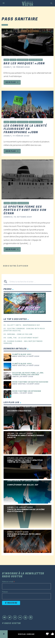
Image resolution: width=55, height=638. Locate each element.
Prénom (5, 592)
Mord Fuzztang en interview (26, 391)
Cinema (6, 203)
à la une (13, 60)
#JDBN (6, 60)
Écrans (13, 203)
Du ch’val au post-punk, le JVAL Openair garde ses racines (28, 374)
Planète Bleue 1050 (22, 364)
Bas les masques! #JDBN (24, 63)
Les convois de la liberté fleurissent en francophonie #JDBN (25, 129)
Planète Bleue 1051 (21, 354)
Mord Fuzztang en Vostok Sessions (30, 382)
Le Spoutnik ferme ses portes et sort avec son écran (25, 210)
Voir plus (12, 82)
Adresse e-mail (8, 582)
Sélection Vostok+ (36, 60)
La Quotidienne (23, 60)
